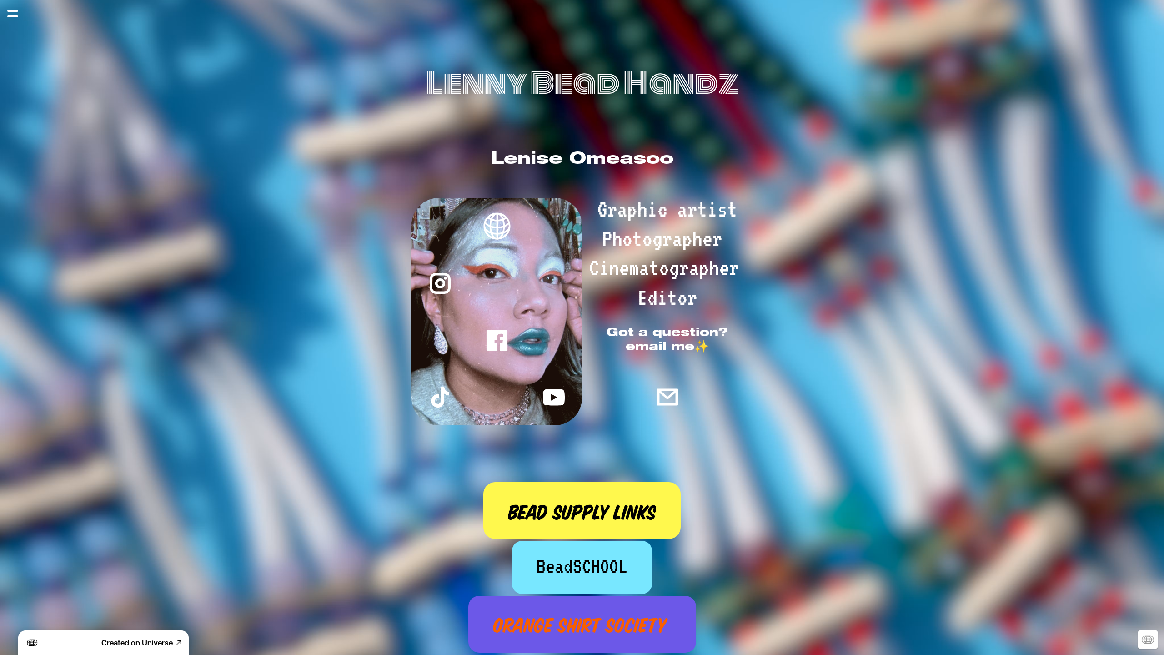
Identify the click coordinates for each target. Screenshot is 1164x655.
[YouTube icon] (553, 396)
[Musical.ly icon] (439, 396)
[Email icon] (667, 396)
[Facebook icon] (496, 340)
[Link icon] (496, 226)
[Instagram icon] (439, 283)
